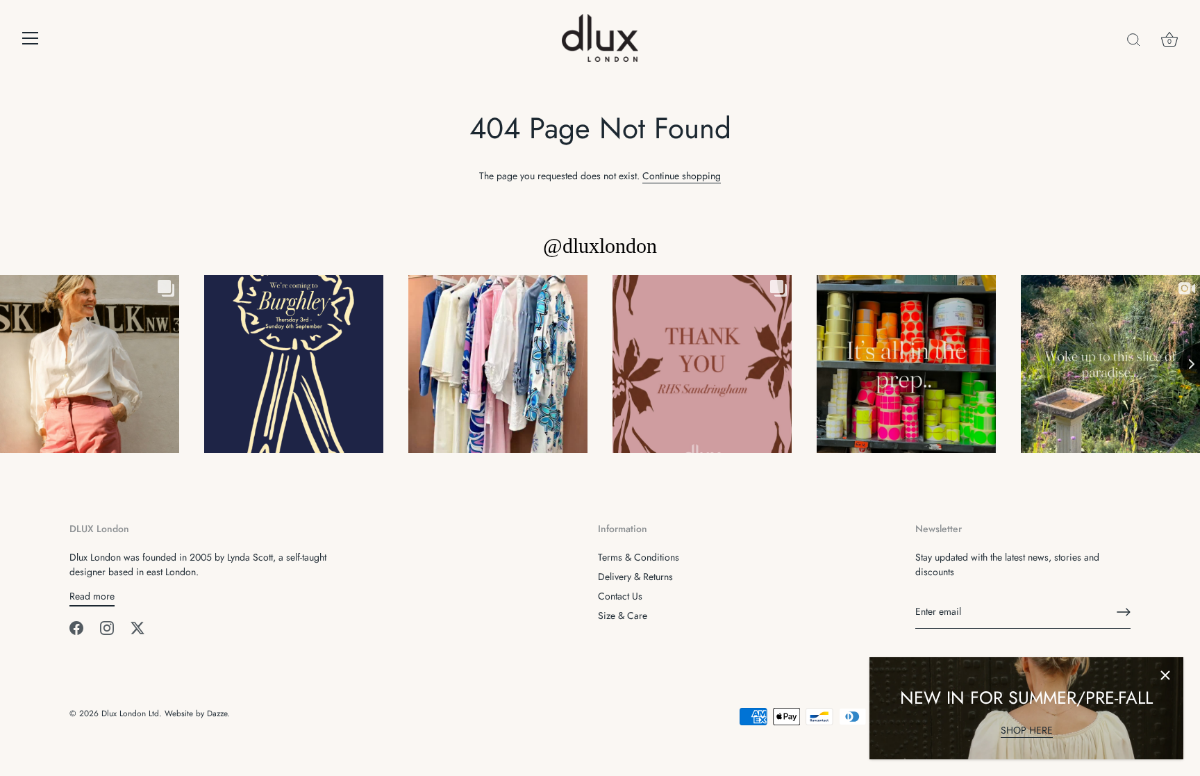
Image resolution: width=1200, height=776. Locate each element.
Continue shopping (681, 176)
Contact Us (620, 596)
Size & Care (622, 615)
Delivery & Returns (635, 577)
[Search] (1133, 40)
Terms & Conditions (638, 557)
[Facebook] (76, 627)
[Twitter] (137, 627)
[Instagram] (107, 627)
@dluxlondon (600, 245)
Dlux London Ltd (130, 713)
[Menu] (30, 38)
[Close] (1165, 675)
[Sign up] (1124, 612)
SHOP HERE (1027, 730)
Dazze (217, 713)
